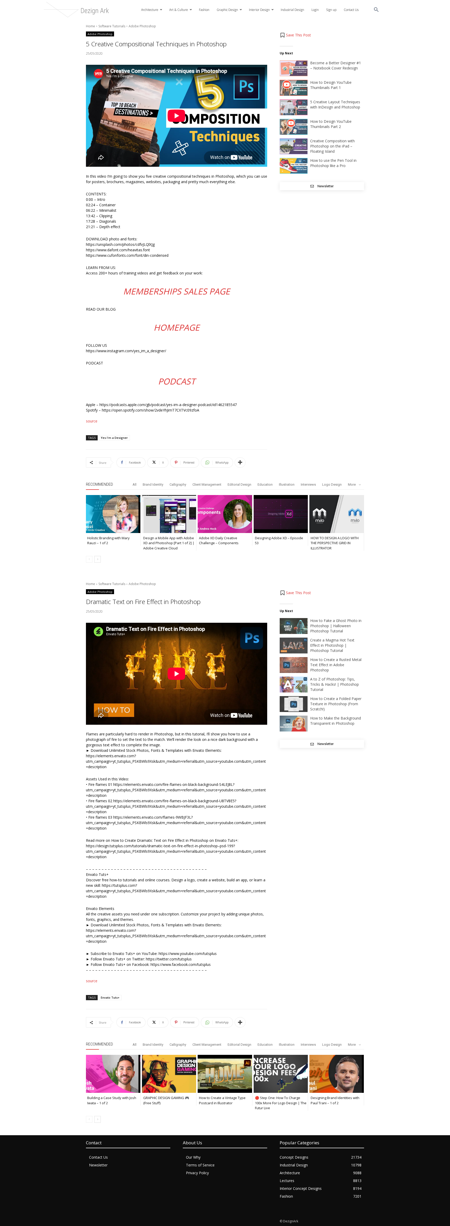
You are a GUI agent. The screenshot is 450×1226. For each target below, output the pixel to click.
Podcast (176, 381)
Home (90, 26)
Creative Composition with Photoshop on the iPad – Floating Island (332, 146)
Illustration (287, 484)
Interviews (308, 484)
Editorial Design (239, 484)
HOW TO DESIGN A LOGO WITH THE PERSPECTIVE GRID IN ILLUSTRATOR (335, 543)
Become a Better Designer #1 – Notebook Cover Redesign (335, 65)
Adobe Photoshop (142, 26)
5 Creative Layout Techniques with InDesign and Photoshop (335, 104)
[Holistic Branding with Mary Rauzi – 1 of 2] (113, 514)
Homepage (176, 327)
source (91, 421)
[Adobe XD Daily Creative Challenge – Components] (225, 514)
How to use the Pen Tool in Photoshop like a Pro (333, 163)
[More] (240, 462)
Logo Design (332, 484)
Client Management (206, 484)
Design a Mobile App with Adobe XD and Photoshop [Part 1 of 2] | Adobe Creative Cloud (168, 543)
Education (265, 484)
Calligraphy (178, 484)
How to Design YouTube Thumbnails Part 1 (331, 85)
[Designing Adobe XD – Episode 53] (281, 514)
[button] (376, 10)
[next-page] (97, 559)
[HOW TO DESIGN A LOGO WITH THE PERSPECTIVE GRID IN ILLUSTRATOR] (336, 514)
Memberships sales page (176, 291)
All (134, 484)
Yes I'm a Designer (114, 438)
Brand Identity (153, 484)
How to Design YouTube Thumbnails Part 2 (331, 124)
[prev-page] (89, 559)
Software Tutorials (111, 26)
